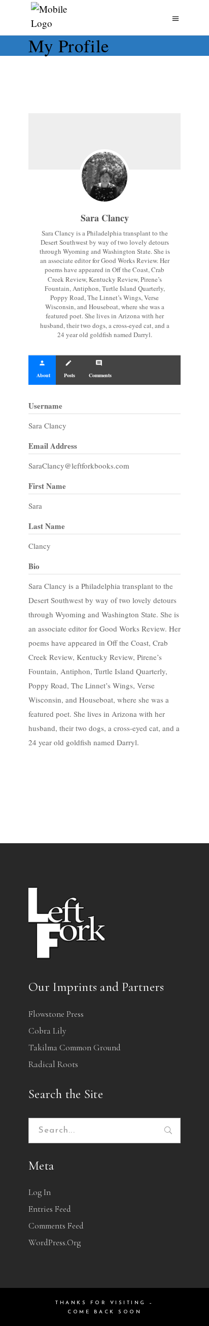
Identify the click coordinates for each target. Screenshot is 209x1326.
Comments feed (56, 1225)
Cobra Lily (47, 1030)
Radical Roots (53, 1064)
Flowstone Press (56, 1014)
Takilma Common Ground (74, 1047)
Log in (39, 1192)
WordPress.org (54, 1242)
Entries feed (49, 1209)
